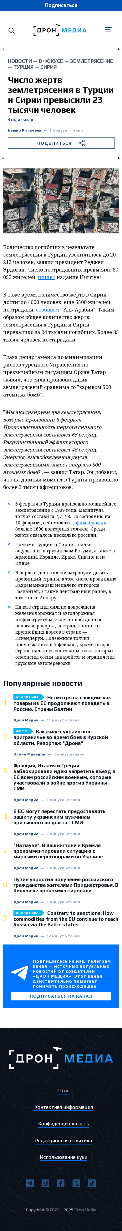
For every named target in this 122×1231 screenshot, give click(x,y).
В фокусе (51, 61)
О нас (63, 1091)
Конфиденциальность (63, 1124)
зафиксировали (89, 523)
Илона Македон (29, 754)
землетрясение (91, 61)
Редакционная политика (63, 1141)
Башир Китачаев (24, 130)
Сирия (48, 67)
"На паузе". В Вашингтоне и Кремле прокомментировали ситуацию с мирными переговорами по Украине (58, 851)
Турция (23, 67)
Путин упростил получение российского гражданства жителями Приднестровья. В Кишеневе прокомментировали (65, 885)
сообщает (48, 309)
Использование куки (63, 1157)
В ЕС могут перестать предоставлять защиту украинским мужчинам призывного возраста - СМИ (59, 817)
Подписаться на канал (61, 996)
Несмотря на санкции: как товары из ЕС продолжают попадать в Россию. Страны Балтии (62, 703)
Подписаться (61, 5)
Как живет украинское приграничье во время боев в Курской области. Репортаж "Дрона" (60, 737)
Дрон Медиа (25, 720)
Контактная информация (63, 1107)
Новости (20, 61)
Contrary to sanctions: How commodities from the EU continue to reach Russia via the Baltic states (65, 919)
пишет (46, 277)
